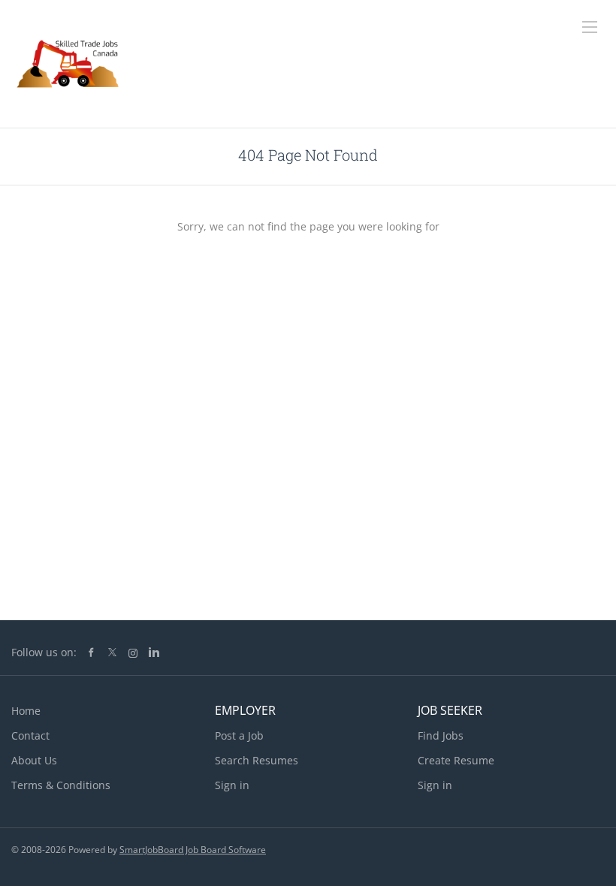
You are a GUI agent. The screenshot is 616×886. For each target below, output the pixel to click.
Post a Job (239, 735)
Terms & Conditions (60, 785)
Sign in (232, 785)
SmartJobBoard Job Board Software (192, 849)
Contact (30, 735)
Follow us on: (44, 652)
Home (26, 711)
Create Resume (456, 760)
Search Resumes (256, 760)
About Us (34, 760)
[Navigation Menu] (589, 27)
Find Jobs (441, 735)
